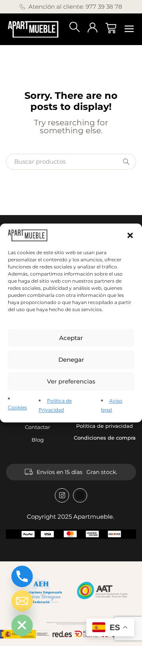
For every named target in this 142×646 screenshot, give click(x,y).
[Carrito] (110, 28)
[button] (130, 235)
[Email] (22, 601)
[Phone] (22, 576)
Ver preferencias (71, 381)
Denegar (71, 359)
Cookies (17, 408)
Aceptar (71, 338)
